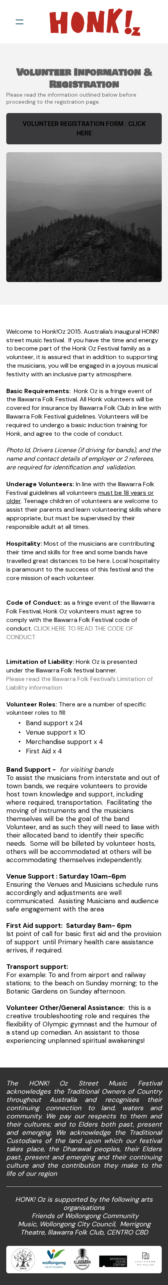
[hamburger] (19, 22)
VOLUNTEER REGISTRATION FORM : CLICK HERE (84, 128)
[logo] (94, 21)
